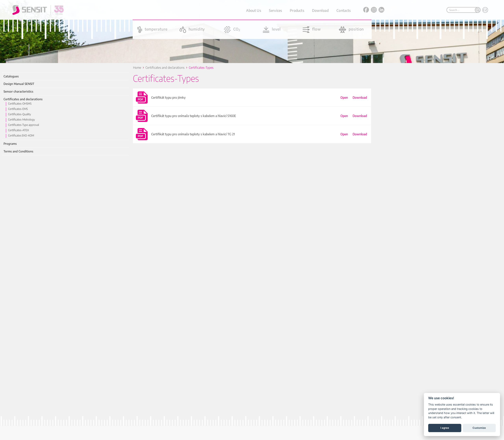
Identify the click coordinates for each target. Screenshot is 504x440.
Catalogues (11, 76)
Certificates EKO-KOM (21, 135)
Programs (10, 143)
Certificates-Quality (19, 114)
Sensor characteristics (18, 91)
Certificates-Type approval (23, 124)
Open (344, 97)
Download (320, 10)
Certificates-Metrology (21, 119)
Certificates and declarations (23, 99)
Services (275, 10)
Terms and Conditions (18, 151)
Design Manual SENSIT (19, 83)
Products (297, 10)
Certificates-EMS (18, 108)
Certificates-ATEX (18, 130)
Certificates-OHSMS (20, 103)
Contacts (343, 10)
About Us (253, 10)
